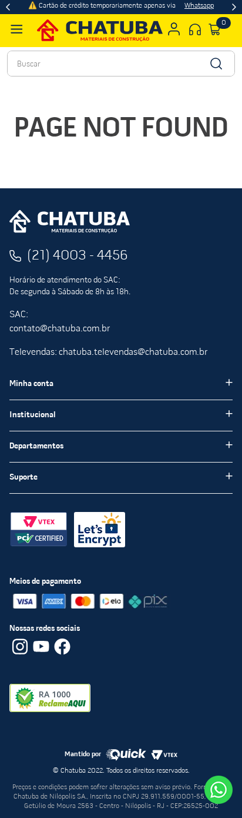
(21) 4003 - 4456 (77, 256)
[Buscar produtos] (215, 63)
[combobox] (121, 64)
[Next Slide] (234, 7)
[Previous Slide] (8, 7)
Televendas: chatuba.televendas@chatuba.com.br (108, 352)
